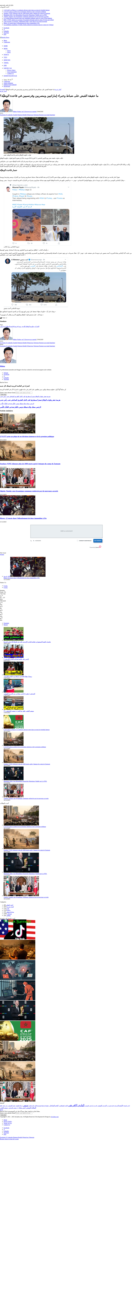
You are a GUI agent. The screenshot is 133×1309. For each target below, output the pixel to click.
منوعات (9, 913)
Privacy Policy (11, 70)
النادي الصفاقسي (63, 1105)
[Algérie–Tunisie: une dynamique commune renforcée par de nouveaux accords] (17, 487)
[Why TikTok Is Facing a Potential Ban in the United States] (17, 939)
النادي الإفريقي (76, 1105)
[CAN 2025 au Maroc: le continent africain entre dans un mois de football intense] (14, 728)
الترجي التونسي (102, 1105)
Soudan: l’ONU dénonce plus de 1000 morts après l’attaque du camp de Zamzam (27, 13)
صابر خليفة (5, 1105)
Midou (15, 111)
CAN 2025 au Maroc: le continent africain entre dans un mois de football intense (27, 10)
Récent (6, 625)
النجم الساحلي (53, 1105)
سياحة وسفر (10, 912)
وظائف (8, 915)
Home (6, 45)
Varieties (7, 60)
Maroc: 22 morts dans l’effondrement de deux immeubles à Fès (22, 23)
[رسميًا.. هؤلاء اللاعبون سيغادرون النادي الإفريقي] (14, 675)
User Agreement (12, 72)
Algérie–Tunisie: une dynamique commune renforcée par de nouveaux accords (26, 16)
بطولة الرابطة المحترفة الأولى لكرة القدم (39, 1105)
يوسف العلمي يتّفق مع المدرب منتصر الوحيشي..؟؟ (19, 711)
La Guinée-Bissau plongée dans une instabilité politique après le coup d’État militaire (28, 18)
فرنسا (16, 326)
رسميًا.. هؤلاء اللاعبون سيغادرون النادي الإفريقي (18, 676)
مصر (1, 326)
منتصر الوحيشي (12, 1108)
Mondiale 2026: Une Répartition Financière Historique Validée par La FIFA (25, 15)
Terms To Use (8, 1123)
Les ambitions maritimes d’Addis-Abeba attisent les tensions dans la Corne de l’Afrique (28, 25)
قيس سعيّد (22, 1108)
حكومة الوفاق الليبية (28, 326)
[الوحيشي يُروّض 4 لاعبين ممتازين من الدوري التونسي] (14, 692)
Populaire (6, 623)
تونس (25, 1105)
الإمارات (36, 326)
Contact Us (8, 68)
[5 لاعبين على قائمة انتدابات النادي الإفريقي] (14, 657)
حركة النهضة (19, 1105)
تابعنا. (1, 1109)
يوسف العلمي (4, 1108)
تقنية (7, 908)
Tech (5, 57)
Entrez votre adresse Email (7, 392)
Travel (6, 62)
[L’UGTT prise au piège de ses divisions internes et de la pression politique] (17, 433)
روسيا (20, 326)
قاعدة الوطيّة (10, 326)
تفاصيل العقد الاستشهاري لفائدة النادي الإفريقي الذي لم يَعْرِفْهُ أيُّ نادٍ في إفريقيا (27, 642)
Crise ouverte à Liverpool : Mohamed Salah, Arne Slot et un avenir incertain (25, 21)
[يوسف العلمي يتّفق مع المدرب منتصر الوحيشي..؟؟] (14, 709)
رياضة (9, 910)
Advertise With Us (10, 75)
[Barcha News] (4, 37)
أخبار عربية (58, 89)
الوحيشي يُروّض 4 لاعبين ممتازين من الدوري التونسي (19, 694)
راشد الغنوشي (11, 1105)
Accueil (2, 89)
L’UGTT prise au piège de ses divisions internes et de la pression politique (25, 11)
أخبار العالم (9, 905)
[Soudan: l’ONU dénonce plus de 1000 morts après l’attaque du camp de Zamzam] (17, 460)
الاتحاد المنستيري (110, 1105)
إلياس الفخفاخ (126, 1105)
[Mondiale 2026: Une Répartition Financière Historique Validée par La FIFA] (14, 779)
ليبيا (4, 326)
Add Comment (97, 540)
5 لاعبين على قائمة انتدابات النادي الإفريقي (16, 659)
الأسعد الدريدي (118, 1105)
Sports (6, 54)
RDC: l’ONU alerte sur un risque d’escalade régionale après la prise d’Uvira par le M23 (29, 20)
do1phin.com (55, 1117)
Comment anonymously (85, 540)
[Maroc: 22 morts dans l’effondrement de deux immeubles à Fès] (17, 515)
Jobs (5, 65)
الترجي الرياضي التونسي (91, 1105)
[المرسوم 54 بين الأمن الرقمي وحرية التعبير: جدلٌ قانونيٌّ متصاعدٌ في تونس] (17, 999)
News (6, 48)
